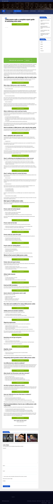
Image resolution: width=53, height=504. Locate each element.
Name (4, 465)
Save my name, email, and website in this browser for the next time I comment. (15, 476)
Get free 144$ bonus (20, 24)
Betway (42, 46)
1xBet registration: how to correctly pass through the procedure (32, 439)
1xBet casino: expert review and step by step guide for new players (8, 439)
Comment (4, 448)
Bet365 (42, 44)
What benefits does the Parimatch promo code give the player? (45, 27)
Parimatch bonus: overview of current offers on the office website (45, 34)
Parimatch (42, 50)
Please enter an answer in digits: (7, 478)
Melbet (42, 48)
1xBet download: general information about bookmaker (20, 439)
